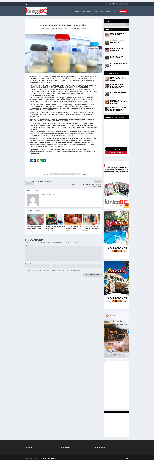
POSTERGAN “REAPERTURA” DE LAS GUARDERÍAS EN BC (54, 227)
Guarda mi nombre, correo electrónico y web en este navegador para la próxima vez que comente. (53, 270)
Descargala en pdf (116, 149)
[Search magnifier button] (127, 24)
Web (78, 264)
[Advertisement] (117, 425)
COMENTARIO (29, 245)
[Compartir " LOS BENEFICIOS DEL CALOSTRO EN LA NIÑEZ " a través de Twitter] (54, 174)
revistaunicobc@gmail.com (56, 28)
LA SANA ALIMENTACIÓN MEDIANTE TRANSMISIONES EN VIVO (72, 227)
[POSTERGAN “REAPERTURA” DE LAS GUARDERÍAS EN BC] (54, 219)
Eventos (101, 11)
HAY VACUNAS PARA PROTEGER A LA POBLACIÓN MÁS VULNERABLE (91, 227)
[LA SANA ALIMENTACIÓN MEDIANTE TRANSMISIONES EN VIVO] (73, 219)
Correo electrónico (57, 264)
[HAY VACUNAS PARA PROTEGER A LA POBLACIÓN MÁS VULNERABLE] (91, 219)
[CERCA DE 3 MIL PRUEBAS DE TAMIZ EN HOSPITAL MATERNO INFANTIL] (35, 219)
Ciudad (95, 11)
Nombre (28, 264)
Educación (76, 11)
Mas (114, 11)
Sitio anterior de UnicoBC (36, 4)
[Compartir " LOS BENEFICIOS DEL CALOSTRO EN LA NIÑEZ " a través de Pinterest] (64, 174)
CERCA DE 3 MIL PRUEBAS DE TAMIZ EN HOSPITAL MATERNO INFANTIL (34, 228)
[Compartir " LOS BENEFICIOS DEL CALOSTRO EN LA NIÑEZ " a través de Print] (80, 174)
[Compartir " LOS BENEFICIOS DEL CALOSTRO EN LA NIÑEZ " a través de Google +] (57, 174)
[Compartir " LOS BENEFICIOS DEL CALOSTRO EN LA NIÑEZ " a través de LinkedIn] (67, 174)
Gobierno (108, 11)
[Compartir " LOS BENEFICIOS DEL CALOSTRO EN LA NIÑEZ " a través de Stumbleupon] (73, 174)
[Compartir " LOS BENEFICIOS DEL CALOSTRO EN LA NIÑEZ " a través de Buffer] (70, 174)
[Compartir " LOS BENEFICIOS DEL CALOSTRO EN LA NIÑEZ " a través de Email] (76, 174)
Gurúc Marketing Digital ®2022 (49, 458)
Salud (83, 11)
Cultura (89, 11)
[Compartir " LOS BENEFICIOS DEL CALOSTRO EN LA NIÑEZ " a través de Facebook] (51, 174)
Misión (126, 458)
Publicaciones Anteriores (116, 152)
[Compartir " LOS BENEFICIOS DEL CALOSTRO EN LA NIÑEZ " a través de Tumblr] (60, 174)
